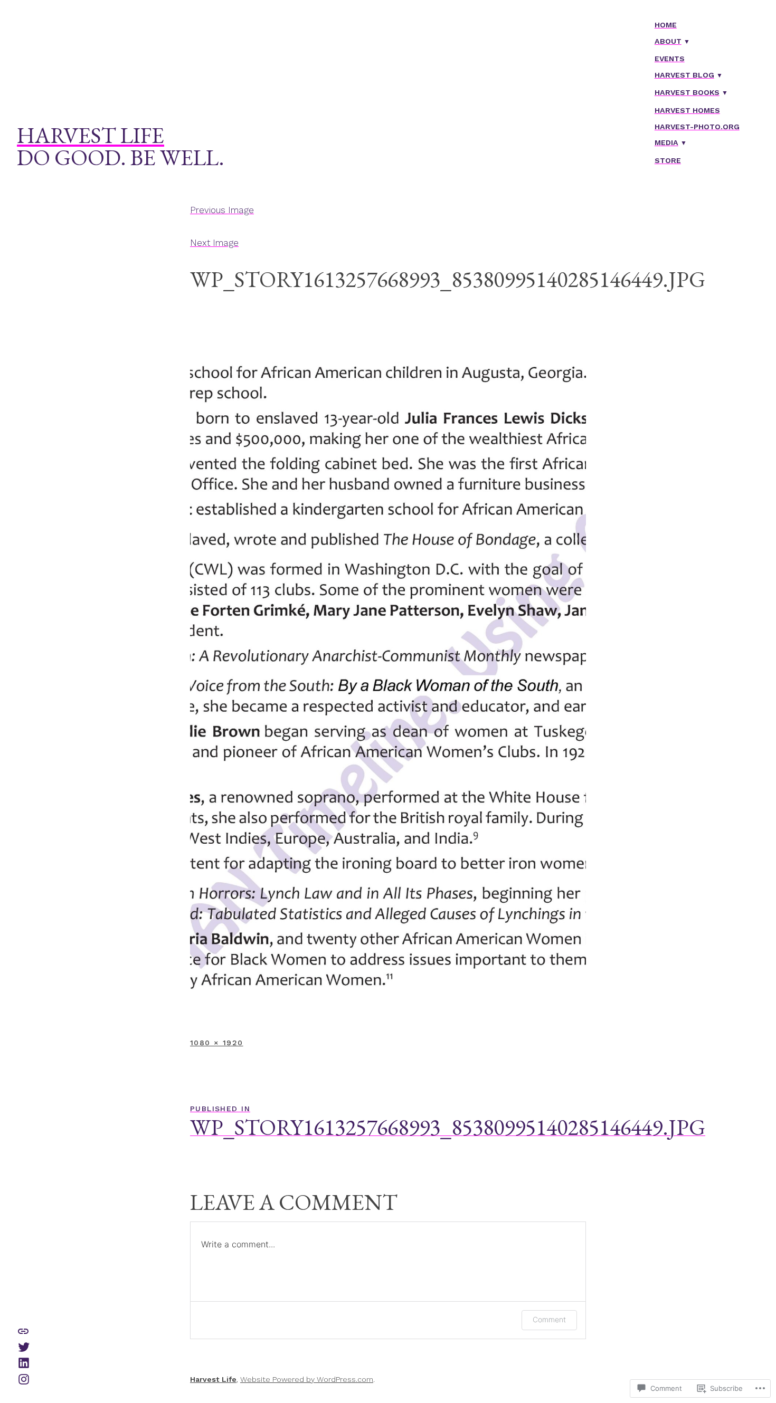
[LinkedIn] (24, 1362)
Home (666, 25)
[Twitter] (24, 1346)
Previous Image (222, 210)
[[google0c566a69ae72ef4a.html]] (23, 1330)
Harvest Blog (684, 75)
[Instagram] (24, 1378)
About (668, 41)
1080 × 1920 (216, 1042)
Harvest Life (90, 135)
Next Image (214, 242)
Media (666, 142)
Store (668, 160)
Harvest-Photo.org (697, 126)
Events (670, 58)
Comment (549, 1319)
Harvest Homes (687, 110)
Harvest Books (687, 92)
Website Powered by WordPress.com (306, 1379)
